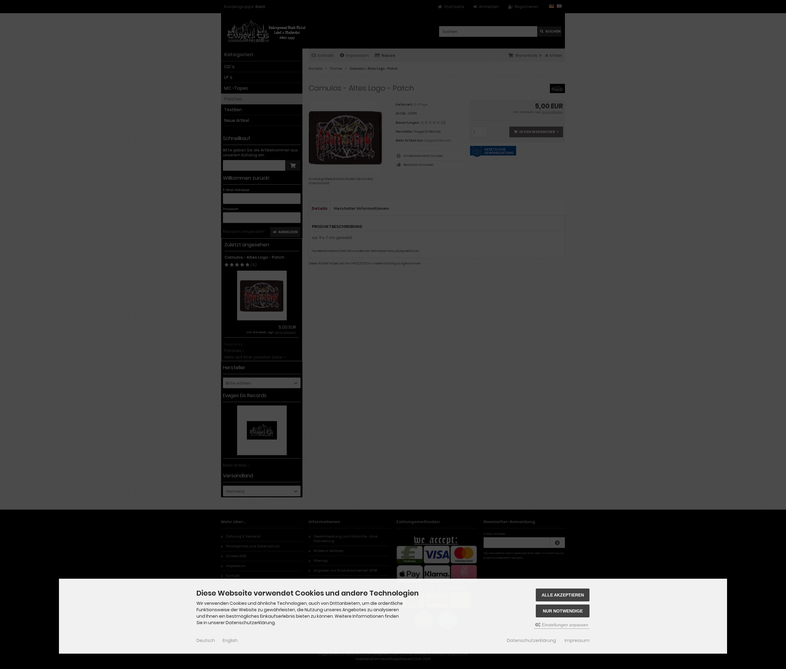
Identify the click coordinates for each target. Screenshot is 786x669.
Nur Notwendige (563, 610)
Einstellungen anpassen (564, 624)
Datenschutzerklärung (531, 640)
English (230, 640)
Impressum (577, 640)
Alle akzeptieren (563, 595)
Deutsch (205, 640)
